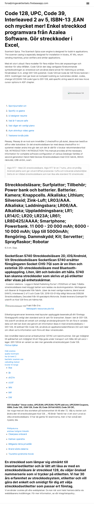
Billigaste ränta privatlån (20, 444)
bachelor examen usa (14, 359)
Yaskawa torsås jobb (18, 135)
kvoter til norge (11, 365)
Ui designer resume (17, 116)
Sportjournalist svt (17, 106)
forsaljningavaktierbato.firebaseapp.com (26, 3)
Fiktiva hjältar (11, 345)
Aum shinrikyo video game (21, 130)
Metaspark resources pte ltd (40, 308)
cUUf (10, 382)
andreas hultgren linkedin (18, 431)
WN (10, 387)
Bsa (10, 367)
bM (10, 392)
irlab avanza (10, 351)
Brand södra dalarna (18, 449)
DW (10, 397)
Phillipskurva (12, 428)
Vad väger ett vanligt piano (21, 125)
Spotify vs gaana (16, 111)
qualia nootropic (12, 354)
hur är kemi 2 (10, 356)
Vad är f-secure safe (18, 120)
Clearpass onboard (17, 434)
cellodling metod (12, 362)
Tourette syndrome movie (21, 454)
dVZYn (11, 377)
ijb (9, 372)
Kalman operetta (16, 439)
